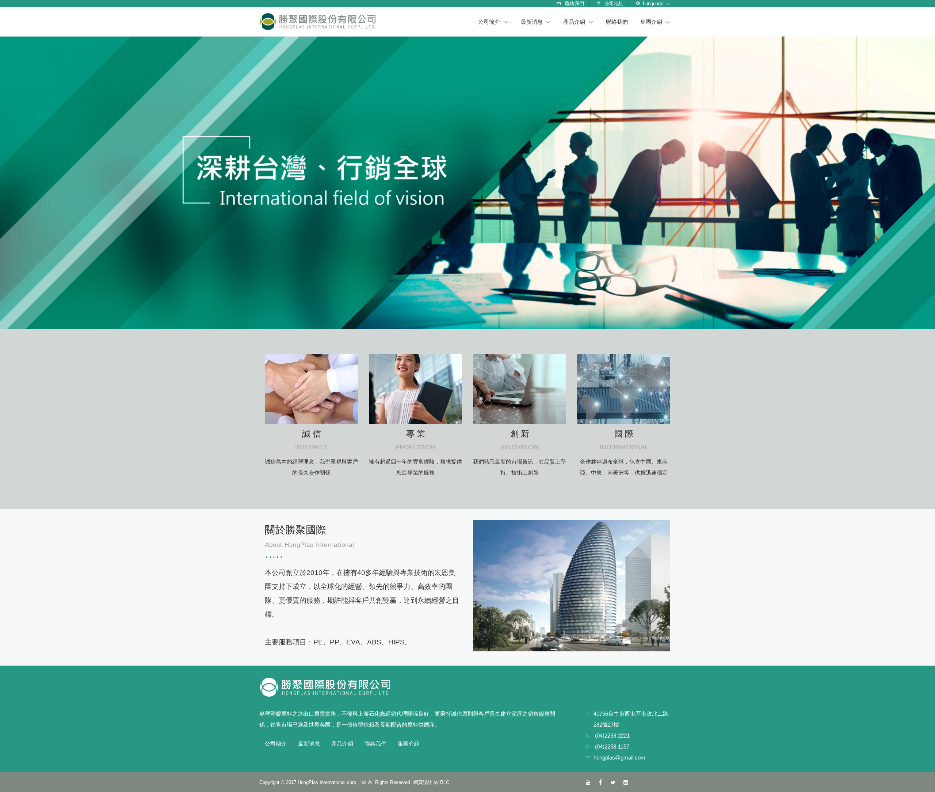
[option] (467, 183)
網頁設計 (422, 782)
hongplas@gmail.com (619, 757)
